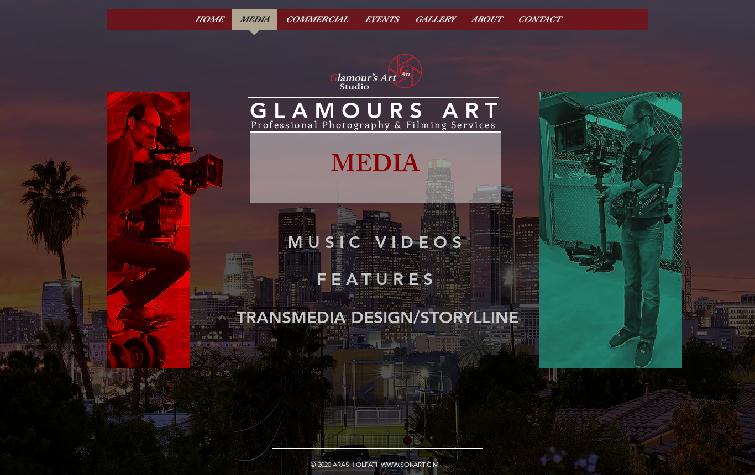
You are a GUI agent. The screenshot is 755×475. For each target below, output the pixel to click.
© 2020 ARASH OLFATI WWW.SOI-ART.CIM (375, 464)
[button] (375, 168)
